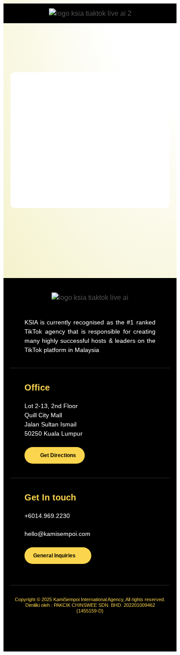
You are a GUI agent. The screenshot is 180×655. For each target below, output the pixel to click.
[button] (21, 26)
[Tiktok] (59, 631)
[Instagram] (100, 631)
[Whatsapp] (121, 631)
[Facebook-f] (80, 631)
